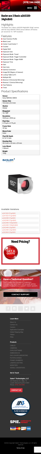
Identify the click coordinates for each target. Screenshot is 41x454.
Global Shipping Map (16, 332)
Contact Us (13, 325)
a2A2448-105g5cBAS (9, 223)
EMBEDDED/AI (15, 353)
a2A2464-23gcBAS (8, 232)
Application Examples (17, 329)
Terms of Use (20, 448)
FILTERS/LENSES (16, 358)
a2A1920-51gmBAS (9, 216)
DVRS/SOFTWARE (16, 350)
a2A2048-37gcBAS (8, 218)
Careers (12, 327)
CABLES (12, 345)
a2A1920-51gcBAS (8, 213)
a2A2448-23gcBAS (8, 227)
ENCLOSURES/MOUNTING (19, 355)
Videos (12, 334)
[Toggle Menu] (31, 8)
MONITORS (14, 365)
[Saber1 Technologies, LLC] (5, 6)
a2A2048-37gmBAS (9, 220)
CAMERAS (13, 348)
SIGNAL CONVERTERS (17, 368)
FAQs (11, 337)
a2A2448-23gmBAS (9, 230)
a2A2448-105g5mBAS (10, 225)
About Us (13, 322)
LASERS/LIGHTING (16, 363)
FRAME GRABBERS (16, 360)
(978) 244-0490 (20, 385)
